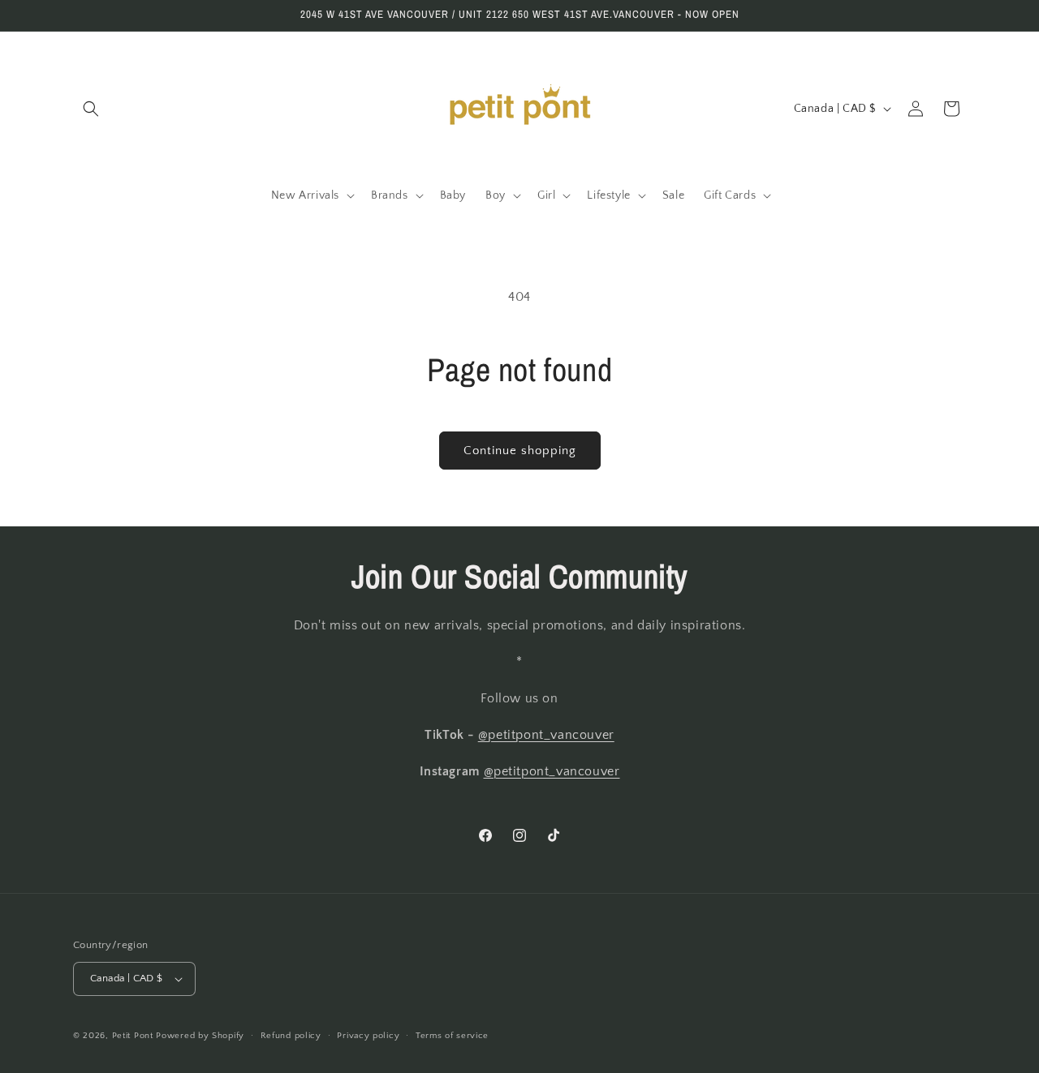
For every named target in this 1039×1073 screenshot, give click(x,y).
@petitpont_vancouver (546, 734)
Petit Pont (132, 1036)
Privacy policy (368, 1036)
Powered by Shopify (200, 1036)
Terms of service (452, 1036)
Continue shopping (519, 450)
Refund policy (291, 1036)
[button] (91, 109)
